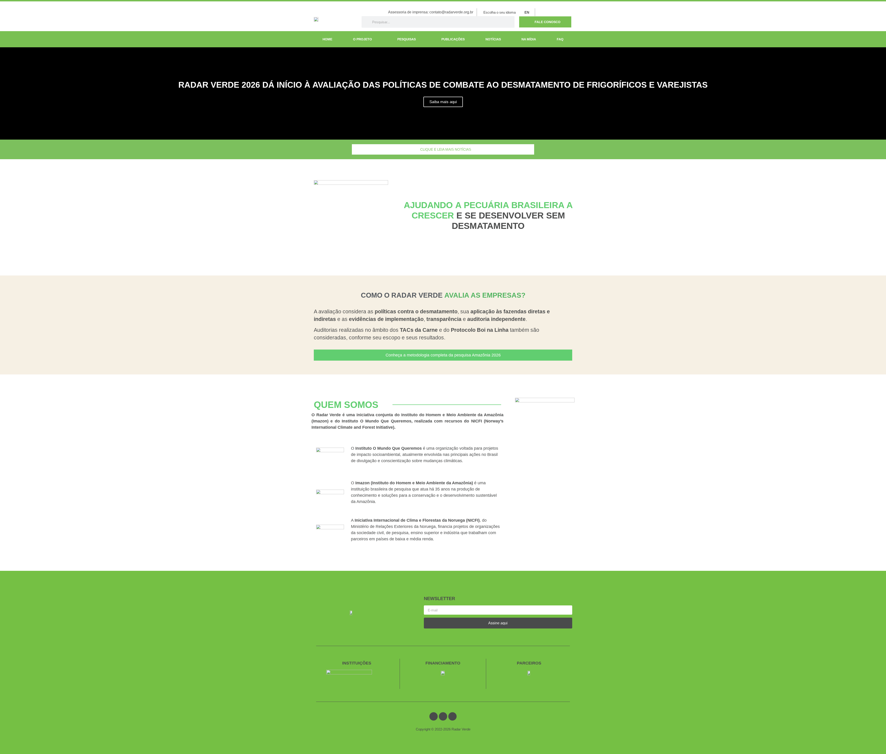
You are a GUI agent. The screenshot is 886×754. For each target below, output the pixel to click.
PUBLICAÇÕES (453, 39)
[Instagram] (571, 12)
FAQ (560, 39)
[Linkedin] (562, 12)
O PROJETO (362, 39)
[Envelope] (553, 12)
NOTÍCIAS (493, 39)
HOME (327, 39)
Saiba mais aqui (443, 102)
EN (526, 12)
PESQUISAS (406, 39)
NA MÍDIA (528, 39)
